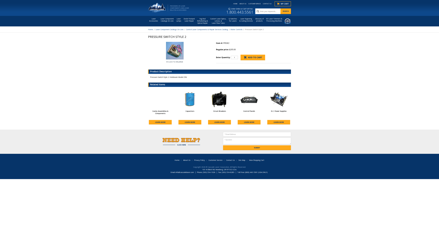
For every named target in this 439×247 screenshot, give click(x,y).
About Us (186, 160)
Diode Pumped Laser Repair (189, 20)
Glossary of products (259, 20)
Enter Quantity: (223, 57)
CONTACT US (267, 3)
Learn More (160, 122)
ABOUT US (242, 3)
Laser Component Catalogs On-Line (167, 20)
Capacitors (190, 111)
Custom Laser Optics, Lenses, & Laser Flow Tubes (218, 21)
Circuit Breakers (219, 111)
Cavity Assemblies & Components (160, 112)
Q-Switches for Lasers (233, 20)
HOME (235, 3)
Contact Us (230, 160)
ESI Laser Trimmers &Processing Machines (274, 20)
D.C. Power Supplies (278, 111)
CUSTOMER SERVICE (254, 3)
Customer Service (215, 160)
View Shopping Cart (256, 160)
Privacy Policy (199, 160)
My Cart (285, 4)
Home (150, 29)
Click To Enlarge (175, 62)
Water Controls (236, 29)
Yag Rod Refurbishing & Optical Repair (202, 21)
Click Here (181, 145)
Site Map (241, 160)
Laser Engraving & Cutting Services (246, 20)
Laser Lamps (178, 20)
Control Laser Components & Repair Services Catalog (207, 29)
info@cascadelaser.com (184, 172)
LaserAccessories (153, 20)
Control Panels (249, 111)
